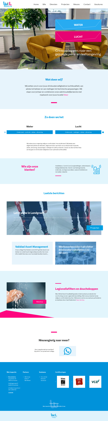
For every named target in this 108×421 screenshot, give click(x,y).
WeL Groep (62, 406)
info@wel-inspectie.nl (14, 388)
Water (78, 24)
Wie (44, 4)
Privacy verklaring (54, 403)
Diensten (53, 4)
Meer (66, 95)
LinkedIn (10, 392)
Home (36, 4)
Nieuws (76, 4)
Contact (87, 4)
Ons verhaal (44, 377)
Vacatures (98, 4)
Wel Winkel (27, 380)
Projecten (65, 4)
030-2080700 (12, 389)
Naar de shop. (80, 300)
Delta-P (27, 378)
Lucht (78, 36)
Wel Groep (27, 377)
